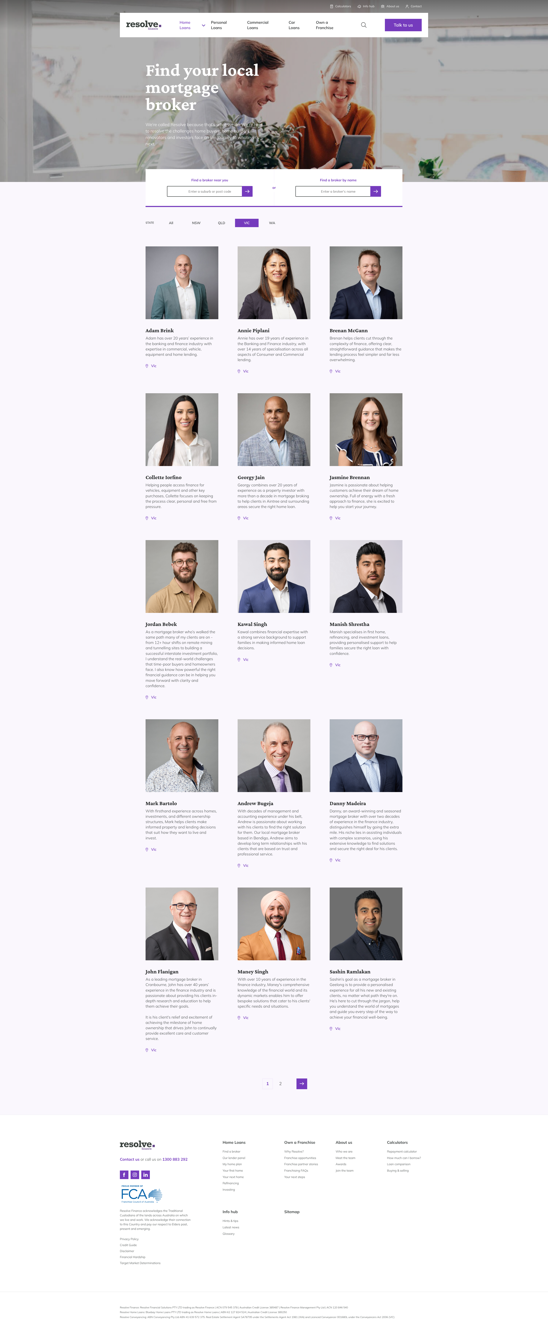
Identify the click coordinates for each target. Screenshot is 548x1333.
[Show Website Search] (364, 25)
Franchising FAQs (296, 1170)
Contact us (130, 1159)
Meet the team (345, 1158)
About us (344, 1142)
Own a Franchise (324, 25)
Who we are (344, 1151)
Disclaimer (127, 1251)
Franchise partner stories (301, 1164)
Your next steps (294, 1177)
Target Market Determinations (140, 1263)
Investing (229, 1190)
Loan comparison (399, 1164)
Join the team (345, 1170)
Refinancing (231, 1183)
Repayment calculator (402, 1151)
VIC (247, 223)
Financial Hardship (132, 1257)
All (171, 223)
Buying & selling (398, 1170)
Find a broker (231, 1151)
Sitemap (291, 1211)
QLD (221, 223)
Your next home (233, 1177)
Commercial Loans (258, 25)
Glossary (229, 1234)
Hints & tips (230, 1221)
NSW (196, 223)
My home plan (232, 1164)
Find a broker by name (338, 180)
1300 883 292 (175, 1159)
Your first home (233, 1170)
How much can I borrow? (404, 1158)
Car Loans (294, 25)
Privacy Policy (129, 1239)
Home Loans (185, 25)
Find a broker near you (209, 180)
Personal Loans (219, 25)
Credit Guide (128, 1245)
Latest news (231, 1227)
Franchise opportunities (300, 1158)
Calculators (397, 1142)
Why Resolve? (294, 1151)
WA (272, 223)
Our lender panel (234, 1158)
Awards (341, 1164)
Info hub (230, 1211)
